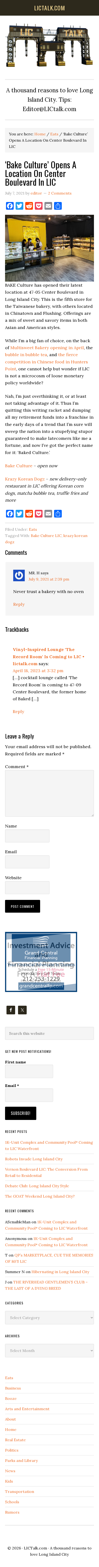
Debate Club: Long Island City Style (37, 1185)
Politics (12, 1450)
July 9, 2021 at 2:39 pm (49, 579)
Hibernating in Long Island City (60, 1271)
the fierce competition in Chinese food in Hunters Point (46, 362)
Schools (12, 1501)
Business (13, 1388)
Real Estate (15, 1439)
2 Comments (60, 193)
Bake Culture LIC (46, 535)
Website (13, 877)
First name (15, 1062)
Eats (33, 529)
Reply (19, 604)
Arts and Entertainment (27, 1408)
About (10, 1419)
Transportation (19, 1491)
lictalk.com (49, 7)
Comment (17, 766)
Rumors (12, 1512)
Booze (11, 1398)
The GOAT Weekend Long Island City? (40, 1196)
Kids (9, 1481)
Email (11, 851)
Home (10, 1429)
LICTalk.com (35, 1548)
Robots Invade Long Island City (33, 1158)
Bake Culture (18, 465)
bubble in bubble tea (26, 354)
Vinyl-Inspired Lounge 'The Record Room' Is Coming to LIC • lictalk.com (48, 656)
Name (11, 826)
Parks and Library (21, 1460)
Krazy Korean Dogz (25, 479)
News (10, 1470)
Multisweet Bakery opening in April (47, 347)
